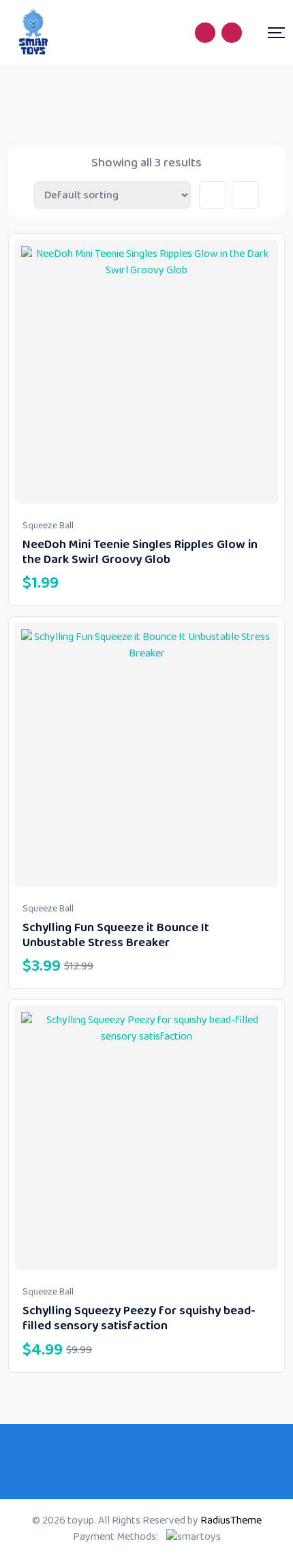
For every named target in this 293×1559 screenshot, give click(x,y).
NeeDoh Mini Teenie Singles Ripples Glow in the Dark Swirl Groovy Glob (140, 552)
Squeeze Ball (48, 525)
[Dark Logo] (33, 32)
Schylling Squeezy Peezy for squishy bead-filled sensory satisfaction (139, 1318)
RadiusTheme (231, 1520)
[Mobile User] (231, 32)
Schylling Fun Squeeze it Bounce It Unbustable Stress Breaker (115, 935)
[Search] (205, 32)
